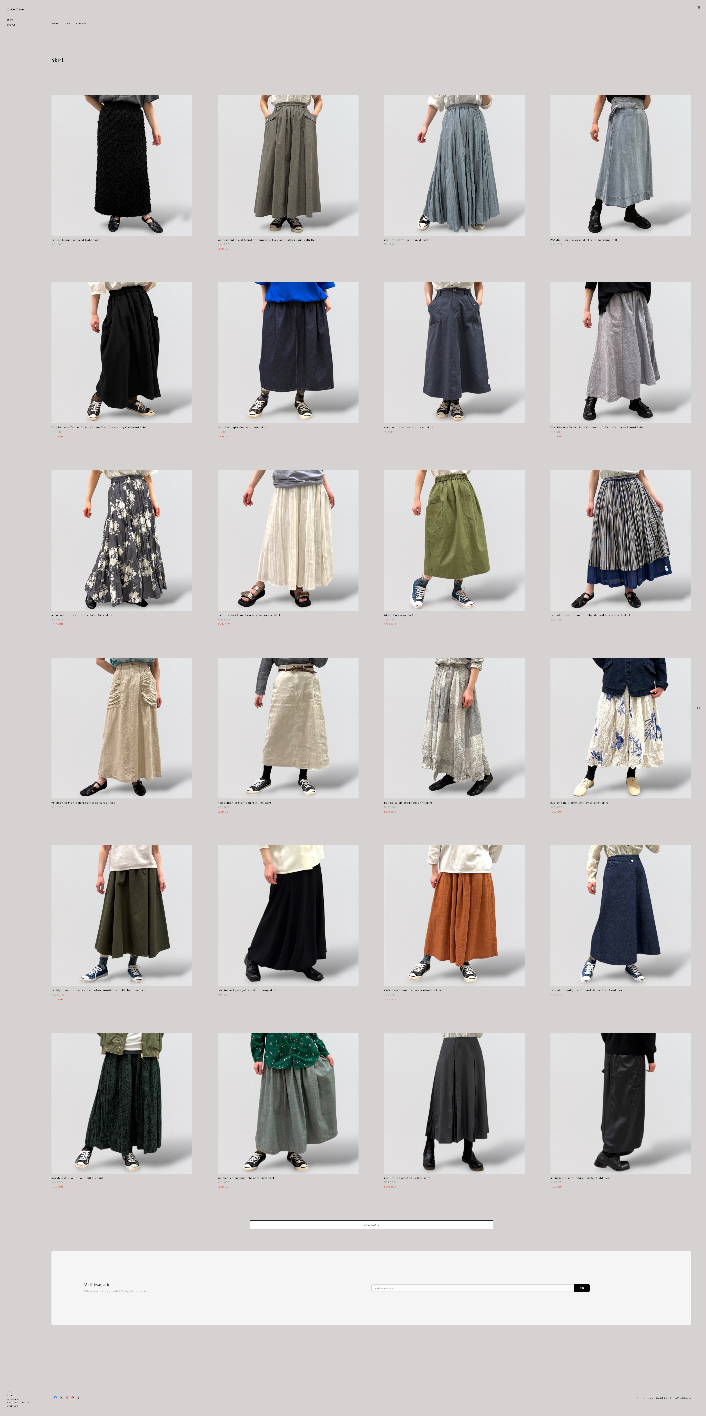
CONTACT (12, 1406)
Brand (11, 25)
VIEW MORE (371, 1224)
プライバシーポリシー (645, 1398)
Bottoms (81, 23)
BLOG (10, 1395)
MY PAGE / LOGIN (19, 1402)
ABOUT (11, 1391)
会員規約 (684, 1398)
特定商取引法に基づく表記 (667, 1398)
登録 (581, 1288)
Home (54, 23)
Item (10, 20)
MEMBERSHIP (14, 1399)
